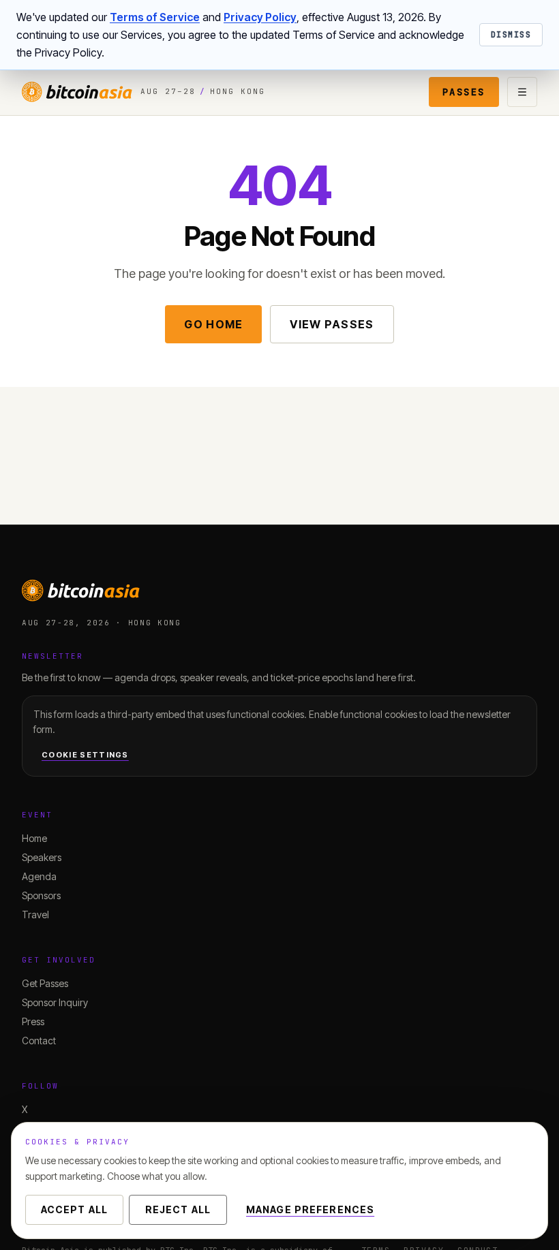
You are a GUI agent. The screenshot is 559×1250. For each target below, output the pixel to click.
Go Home (213, 324)
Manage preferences (310, 1209)
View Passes (332, 324)
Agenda (39, 876)
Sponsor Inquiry (55, 1002)
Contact (39, 1040)
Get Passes (45, 983)
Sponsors (41, 895)
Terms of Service (155, 17)
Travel (35, 914)
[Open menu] (522, 92)
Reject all (178, 1209)
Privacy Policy (260, 17)
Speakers (41, 857)
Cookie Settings (85, 755)
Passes (463, 92)
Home (34, 838)
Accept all (74, 1209)
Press (33, 1021)
